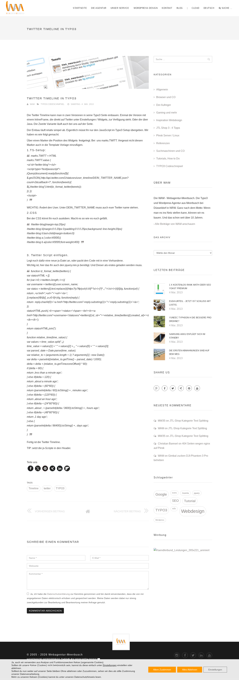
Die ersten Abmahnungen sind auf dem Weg (189, 352)
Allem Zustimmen (162, 669)
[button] (30, 468)
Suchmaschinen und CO (170, 151)
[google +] (201, 655)
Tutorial (190, 501)
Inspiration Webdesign (169, 120)
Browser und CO (165, 97)
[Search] (209, 59)
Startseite (80, 8)
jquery (197, 493)
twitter (47, 488)
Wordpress (159, 520)
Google (161, 494)
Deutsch (209, 8)
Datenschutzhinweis (84, 677)
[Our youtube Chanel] (197, 388)
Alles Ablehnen (189, 669)
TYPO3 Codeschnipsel (52, 104)
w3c (174, 508)
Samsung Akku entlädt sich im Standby (187, 336)
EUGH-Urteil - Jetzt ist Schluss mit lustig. (190, 303)
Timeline (34, 488)
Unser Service (120, 8)
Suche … (227, 8)
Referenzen (163, 143)
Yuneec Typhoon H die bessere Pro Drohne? (190, 319)
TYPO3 (60, 488)
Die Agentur (98, 8)
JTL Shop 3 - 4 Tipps (168, 127)
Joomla (185, 493)
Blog (180, 8)
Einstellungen (110, 665)
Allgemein (162, 89)
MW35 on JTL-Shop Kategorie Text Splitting (183, 420)
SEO (175, 500)
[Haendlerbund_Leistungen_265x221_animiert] (181, 550)
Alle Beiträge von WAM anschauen (175, 224)
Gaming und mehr (166, 112)
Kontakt (167, 8)
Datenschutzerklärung (58, 594)
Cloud (195, 8)
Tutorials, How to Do (168, 158)
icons (174, 493)
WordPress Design (146, 8)
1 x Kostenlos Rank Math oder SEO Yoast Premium (190, 287)
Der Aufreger (163, 105)
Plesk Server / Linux (167, 135)
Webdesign (192, 511)
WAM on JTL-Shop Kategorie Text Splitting (182, 428)
